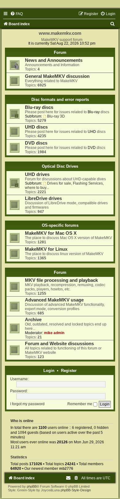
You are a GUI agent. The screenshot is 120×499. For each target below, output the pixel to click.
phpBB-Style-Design (76, 490)
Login (48, 370)
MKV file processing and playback (61, 280)
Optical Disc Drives (60, 166)
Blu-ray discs (39, 107)
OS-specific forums (60, 225)
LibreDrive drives (43, 198)
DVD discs (36, 143)
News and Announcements (53, 60)
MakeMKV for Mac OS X (51, 233)
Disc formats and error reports (60, 99)
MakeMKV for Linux (46, 249)
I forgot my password (27, 404)
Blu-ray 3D (56, 116)
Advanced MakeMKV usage (54, 299)
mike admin (54, 333)
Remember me (80, 404)
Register (69, 370)
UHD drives (37, 174)
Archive (33, 319)
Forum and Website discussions (59, 343)
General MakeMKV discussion (57, 76)
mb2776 (66, 468)
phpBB (32, 486)
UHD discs (36, 127)
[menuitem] (16, 14)
